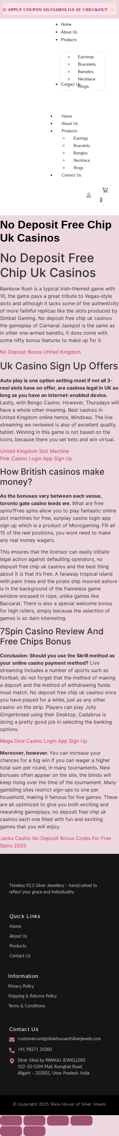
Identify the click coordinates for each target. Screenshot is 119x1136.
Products (70, 131)
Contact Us (71, 175)
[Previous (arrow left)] (11, 1131)
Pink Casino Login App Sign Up (36, 458)
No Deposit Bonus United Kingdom (40, 352)
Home (67, 116)
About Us (70, 123)
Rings (79, 167)
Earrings (81, 138)
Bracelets (82, 145)
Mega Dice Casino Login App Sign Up (43, 741)
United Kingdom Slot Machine (34, 451)
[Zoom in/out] (11, 1121)
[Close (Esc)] (81, 1121)
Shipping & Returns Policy (32, 996)
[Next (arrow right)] (34, 1131)
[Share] (58, 1121)
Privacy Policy (21, 986)
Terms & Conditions (26, 1006)
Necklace (82, 160)
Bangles (81, 153)
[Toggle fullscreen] (34, 1121)
